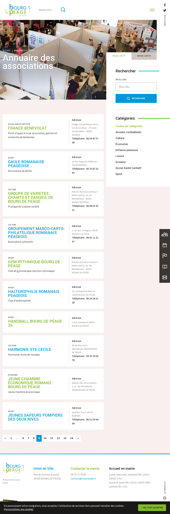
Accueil (7, 50)
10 (45, 438)
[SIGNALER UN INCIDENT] (164, 256)
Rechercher (138, 98)
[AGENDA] (164, 245)
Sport (119, 174)
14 (71, 438)
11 (51, 438)
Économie (122, 144)
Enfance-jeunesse (127, 150)
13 (65, 438)
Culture (120, 138)
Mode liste (118, 55)
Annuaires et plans (24, 50)
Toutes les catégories (129, 126)
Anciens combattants (128, 132)
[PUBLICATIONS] (164, 266)
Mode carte (144, 55)
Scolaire (121, 162)
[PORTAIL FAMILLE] (164, 234)
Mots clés (121, 79)
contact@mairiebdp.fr (83, 478)
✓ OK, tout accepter (152, 508)
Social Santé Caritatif (128, 168)
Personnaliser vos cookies (18, 509)
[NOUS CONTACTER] (164, 277)
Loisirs (120, 156)
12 (58, 438)
